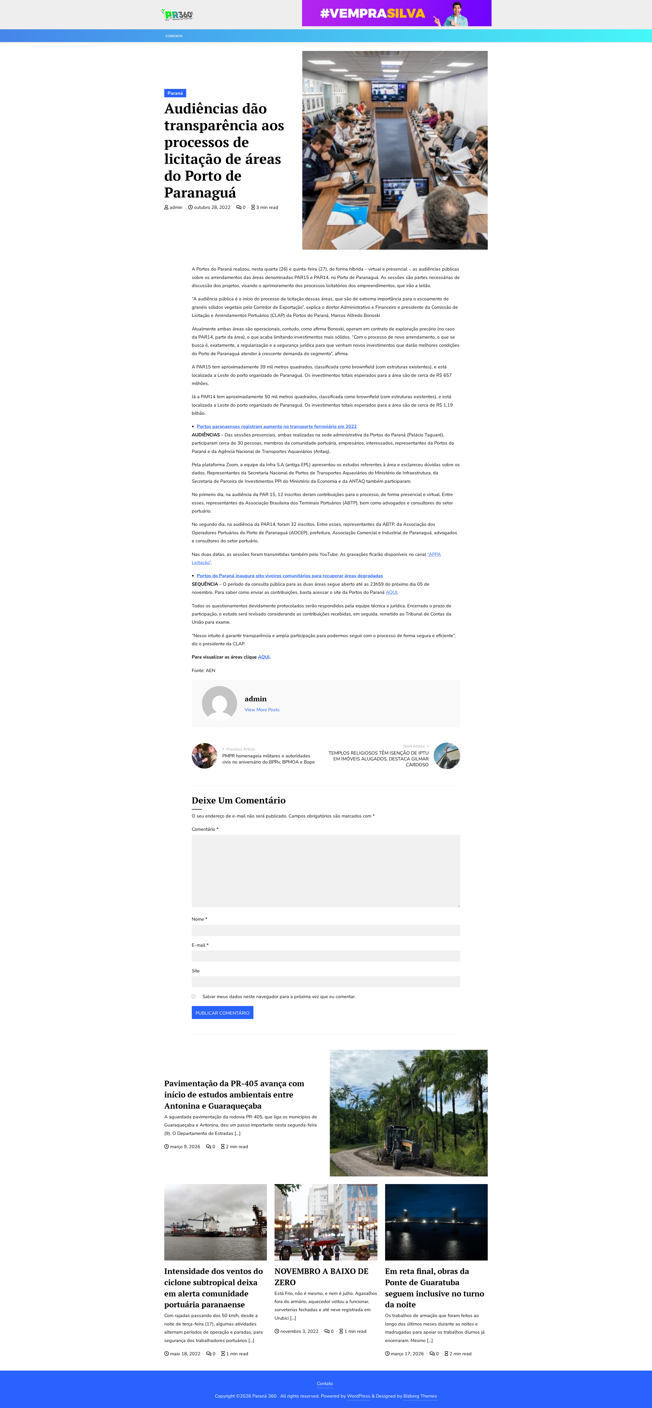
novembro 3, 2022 (299, 1331)
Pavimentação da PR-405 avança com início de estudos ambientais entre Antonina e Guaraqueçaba (234, 1094)
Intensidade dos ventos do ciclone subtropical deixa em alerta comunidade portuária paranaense (213, 1288)
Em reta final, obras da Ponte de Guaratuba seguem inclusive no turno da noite (434, 1288)
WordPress (358, 1396)
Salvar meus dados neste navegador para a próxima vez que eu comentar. (279, 997)
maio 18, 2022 (185, 1354)
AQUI (391, 592)
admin (176, 207)
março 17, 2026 (407, 1354)
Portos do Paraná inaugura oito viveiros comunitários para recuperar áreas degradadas (290, 576)
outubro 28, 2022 (212, 207)
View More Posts (262, 710)
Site (196, 971)
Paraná (175, 93)
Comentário (205, 829)
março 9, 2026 (185, 1147)
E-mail (200, 945)
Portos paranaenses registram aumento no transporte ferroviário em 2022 (277, 426)
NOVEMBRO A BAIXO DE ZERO (322, 1277)
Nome (199, 919)
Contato (325, 1383)
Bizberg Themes (420, 1396)
